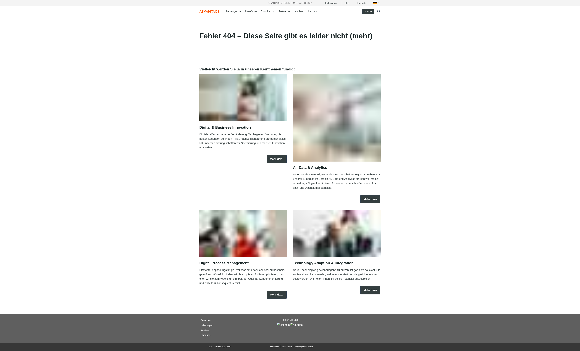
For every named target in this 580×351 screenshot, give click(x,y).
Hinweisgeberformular (304, 347)
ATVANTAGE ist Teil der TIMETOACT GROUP (290, 3)
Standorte (361, 3)
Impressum (274, 347)
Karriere (299, 11)
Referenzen (285, 11)
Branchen (206, 320)
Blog (347, 3)
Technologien (331, 3)
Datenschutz (287, 347)
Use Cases (251, 11)
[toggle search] (379, 11)
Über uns (312, 11)
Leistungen (207, 325)
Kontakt (368, 11)
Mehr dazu (276, 158)
